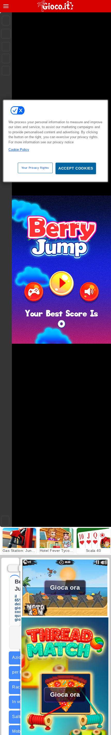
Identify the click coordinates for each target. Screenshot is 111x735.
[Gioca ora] (64, 614)
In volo (18, 701)
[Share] (6, 34)
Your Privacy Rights (35, 167)
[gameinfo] (6, 71)
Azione (19, 657)
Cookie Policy (19, 150)
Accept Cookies (75, 168)
